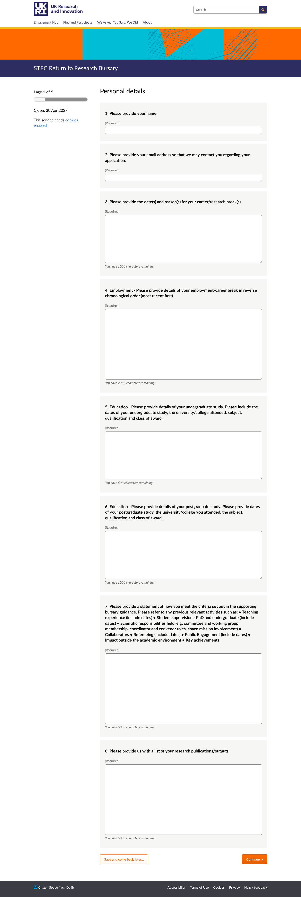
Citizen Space (48, 887)
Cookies (219, 887)
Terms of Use (199, 887)
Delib (70, 887)
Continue (253, 859)
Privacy (234, 887)
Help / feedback (255, 887)
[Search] (263, 10)
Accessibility (176, 887)
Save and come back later (124, 859)
